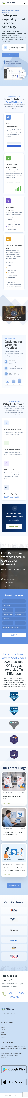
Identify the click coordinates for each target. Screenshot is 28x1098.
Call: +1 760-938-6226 (16, 995)
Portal (3, 1037)
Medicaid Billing (21, 792)
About (3, 1029)
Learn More (6, 803)
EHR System (22, 828)
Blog (2, 1032)
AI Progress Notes (20, 864)
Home (3, 1027)
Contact (3, 1034)
